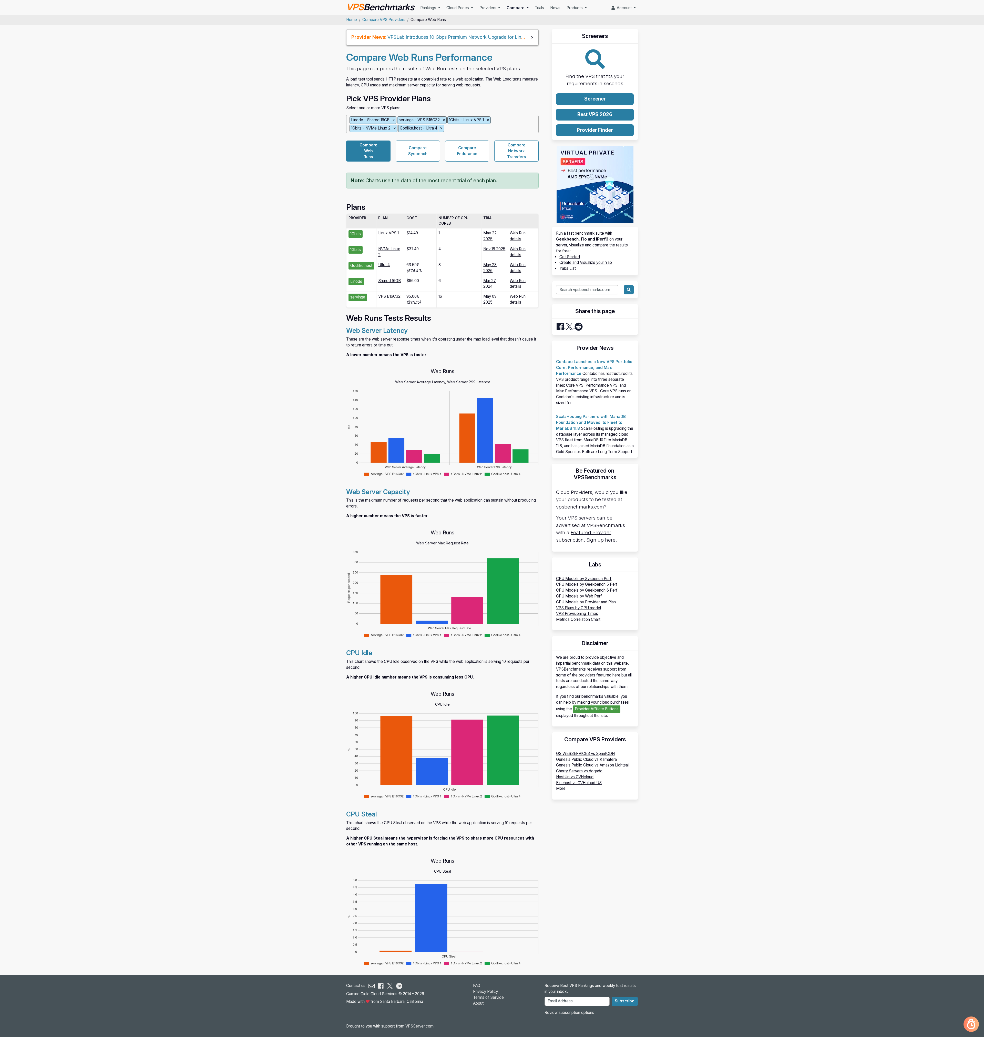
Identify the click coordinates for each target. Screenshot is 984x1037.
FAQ (476, 985)
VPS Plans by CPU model (578, 607)
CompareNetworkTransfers (516, 151)
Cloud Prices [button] (458, 7)
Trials (539, 7)
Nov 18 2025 (494, 248)
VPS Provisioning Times (577, 613)
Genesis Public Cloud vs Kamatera (586, 759)
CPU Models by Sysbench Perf (583, 578)
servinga (357, 297)
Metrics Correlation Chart (578, 619)
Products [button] (575, 7)
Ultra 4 (384, 264)
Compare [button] (516, 7)
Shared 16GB (389, 280)
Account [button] (624, 7)
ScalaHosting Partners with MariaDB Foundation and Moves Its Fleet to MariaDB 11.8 (591, 422)
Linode (356, 281)
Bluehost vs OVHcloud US (579, 782)
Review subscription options (569, 1012)
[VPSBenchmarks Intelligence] (971, 1024)
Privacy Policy (485, 991)
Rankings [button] (428, 7)
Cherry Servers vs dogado (579, 771)
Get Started (569, 256)
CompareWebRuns (368, 151)
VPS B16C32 (389, 296)
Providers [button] (488, 7)
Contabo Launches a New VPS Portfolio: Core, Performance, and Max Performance (594, 367)
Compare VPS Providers (383, 19)
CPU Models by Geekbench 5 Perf (587, 584)
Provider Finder (595, 130)
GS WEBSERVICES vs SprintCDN (585, 753)
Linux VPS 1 (388, 233)
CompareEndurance (467, 150)
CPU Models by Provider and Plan (586, 602)
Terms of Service (488, 997)
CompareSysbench (417, 150)
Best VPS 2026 (594, 114)
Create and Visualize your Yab (585, 262)
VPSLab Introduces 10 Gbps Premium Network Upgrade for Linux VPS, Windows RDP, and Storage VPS (497, 37)
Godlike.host (361, 265)
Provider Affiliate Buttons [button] (597, 708)
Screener (595, 99)
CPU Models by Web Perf (579, 596)
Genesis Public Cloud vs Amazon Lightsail (592, 765)
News (555, 7)
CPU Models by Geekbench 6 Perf (587, 590)
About (478, 1003)
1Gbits (355, 233)
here (610, 540)
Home (351, 19)
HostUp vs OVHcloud (574, 776)
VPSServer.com (419, 1026)
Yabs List (567, 268)
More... (562, 788)
